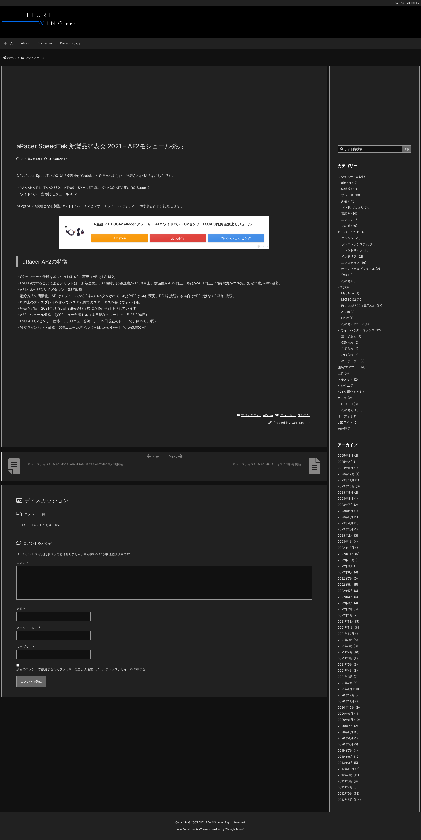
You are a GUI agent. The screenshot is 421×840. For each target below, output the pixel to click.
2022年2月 (348, 609)
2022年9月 (348, 566)
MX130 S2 (351, 299)
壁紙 (346, 275)
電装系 (349, 213)
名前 (20, 609)
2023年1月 (348, 541)
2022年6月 (348, 584)
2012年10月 (348, 769)
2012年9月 (348, 775)
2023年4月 (348, 523)
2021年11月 (348, 627)
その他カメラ (353, 410)
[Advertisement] (148, 106)
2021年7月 (348, 652)
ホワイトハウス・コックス (359, 330)
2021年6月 (348, 658)
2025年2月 (348, 461)
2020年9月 (348, 713)
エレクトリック (355, 250)
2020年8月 (349, 720)
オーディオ (348, 416)
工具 (343, 373)
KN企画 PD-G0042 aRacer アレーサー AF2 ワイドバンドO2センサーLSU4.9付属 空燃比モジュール (171, 224)
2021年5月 (348, 664)
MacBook (350, 293)
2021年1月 (348, 689)
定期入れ (349, 348)
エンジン (350, 219)
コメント (22, 562)
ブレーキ (350, 195)
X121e (348, 312)
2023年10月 (349, 486)
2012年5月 (349, 799)
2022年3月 (348, 603)
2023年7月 (348, 504)
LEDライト (348, 422)
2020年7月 (348, 726)
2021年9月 (348, 640)
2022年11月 (348, 554)
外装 (347, 201)
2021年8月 (348, 646)
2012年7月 (348, 787)
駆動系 (349, 189)
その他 (349, 226)
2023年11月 (348, 480)
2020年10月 (349, 707)
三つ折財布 (351, 336)
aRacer (268, 415)
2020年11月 (348, 701)
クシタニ (346, 385)
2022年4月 (348, 597)
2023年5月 (348, 517)
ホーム (11, 57)
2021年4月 (348, 670)
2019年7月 (348, 750)
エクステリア (353, 262)
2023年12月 (348, 474)
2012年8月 (348, 781)
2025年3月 (348, 455)
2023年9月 (348, 492)
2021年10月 (348, 633)
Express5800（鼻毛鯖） (361, 305)
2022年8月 (348, 572)
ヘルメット (348, 379)
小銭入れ (350, 355)
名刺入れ (349, 342)
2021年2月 (347, 683)
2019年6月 (349, 756)
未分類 (344, 428)
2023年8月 (348, 498)
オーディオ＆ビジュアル (360, 269)
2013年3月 (348, 763)
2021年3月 (348, 676)
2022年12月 (348, 547)
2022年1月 (347, 615)
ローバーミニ (351, 232)
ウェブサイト (25, 646)
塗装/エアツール (351, 367)
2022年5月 (348, 590)
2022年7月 (348, 578)
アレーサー (288, 415)
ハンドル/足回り (356, 207)
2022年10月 (349, 560)
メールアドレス (28, 628)
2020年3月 (348, 744)
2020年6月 (348, 732)
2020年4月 (348, 738)
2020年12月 (349, 695)
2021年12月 (348, 621)
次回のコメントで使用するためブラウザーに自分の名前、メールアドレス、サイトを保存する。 (82, 669)
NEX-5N (349, 404)
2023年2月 (348, 535)
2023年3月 (348, 529)
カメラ (345, 398)
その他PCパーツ (355, 324)
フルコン (304, 415)
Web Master (300, 423)
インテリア (352, 256)
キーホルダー (352, 361)
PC (343, 287)
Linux (347, 318)
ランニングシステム (358, 244)
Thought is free (234, 829)
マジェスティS (34, 57)
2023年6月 (348, 511)
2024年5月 (348, 468)
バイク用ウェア (351, 391)
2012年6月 (348, 793)
